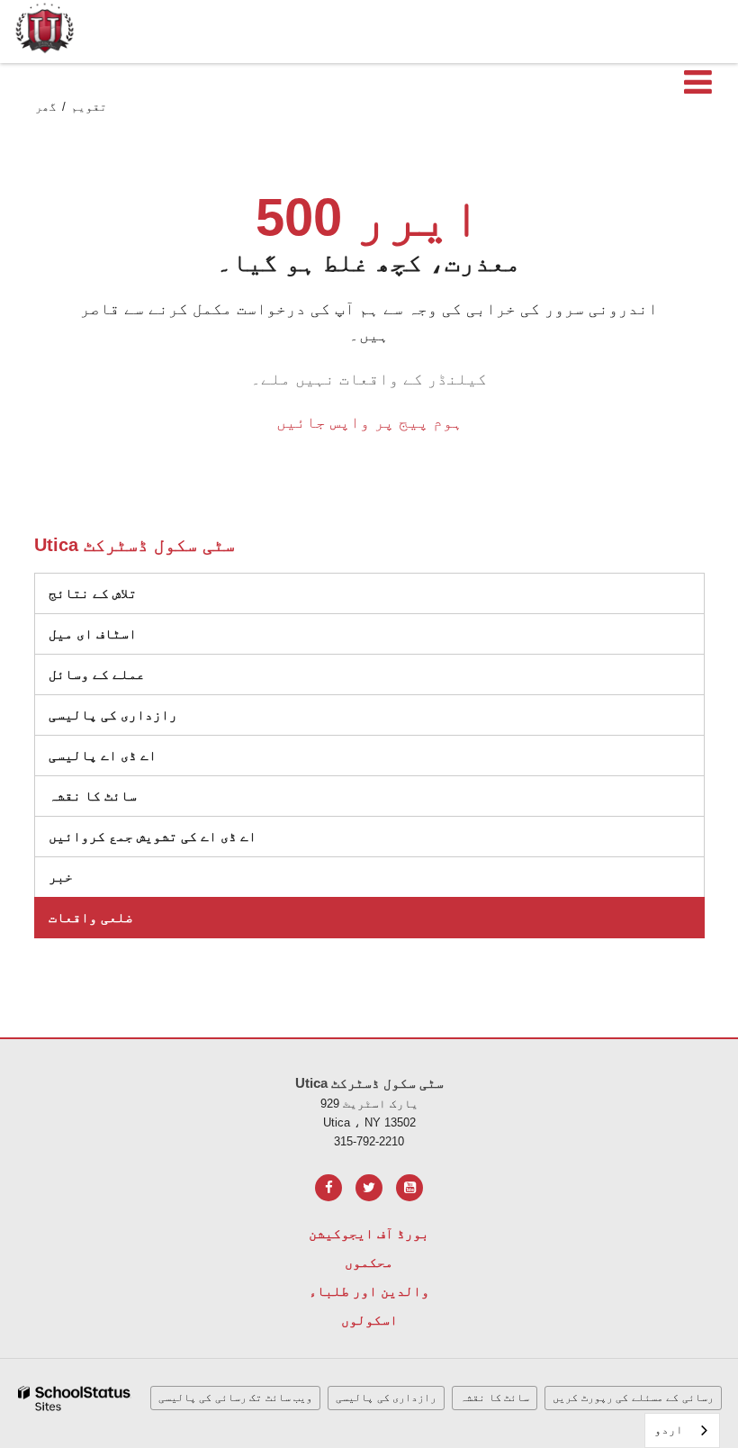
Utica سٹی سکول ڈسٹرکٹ (134, 545)
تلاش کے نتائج (93, 593)
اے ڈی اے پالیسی (103, 755)
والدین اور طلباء (369, 1291)
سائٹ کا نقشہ (93, 795)
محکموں (369, 1262)
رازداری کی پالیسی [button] (386, 1397)
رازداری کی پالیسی (113, 714)
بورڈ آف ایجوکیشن (369, 1233)
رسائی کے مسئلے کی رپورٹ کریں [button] (633, 1397)
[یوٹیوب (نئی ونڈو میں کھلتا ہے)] (409, 1187)
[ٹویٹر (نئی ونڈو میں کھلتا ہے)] (369, 1187)
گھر (46, 106)
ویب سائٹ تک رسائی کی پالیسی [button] (235, 1397)
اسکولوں (369, 1319)
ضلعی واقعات (91, 917)
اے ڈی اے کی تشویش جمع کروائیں (152, 836)
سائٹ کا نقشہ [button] (494, 1397)
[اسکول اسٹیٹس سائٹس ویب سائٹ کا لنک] (74, 1399)
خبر (61, 876)
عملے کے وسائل (97, 674)
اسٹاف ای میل (93, 633)
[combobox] (682, 1430)
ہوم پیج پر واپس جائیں (369, 422)
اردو (668, 1429)
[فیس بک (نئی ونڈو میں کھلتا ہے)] (328, 1187)
